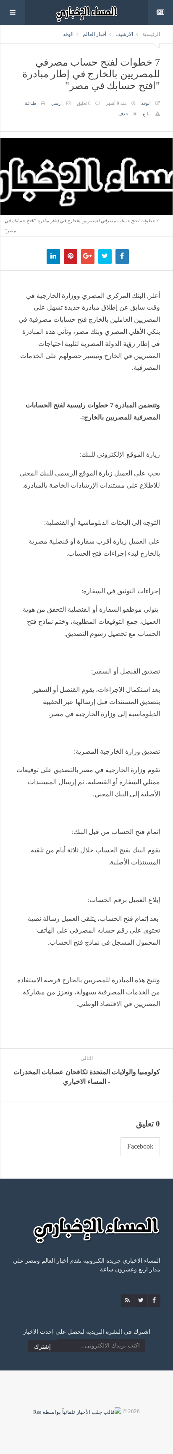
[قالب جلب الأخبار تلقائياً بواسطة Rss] (77, 1411)
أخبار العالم (94, 34)
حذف (123, 113)
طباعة (31, 103)
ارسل (56, 103)
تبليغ (147, 113)
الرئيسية (151, 34)
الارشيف (124, 34)
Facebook (140, 1146)
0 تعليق (84, 103)
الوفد (68, 34)
